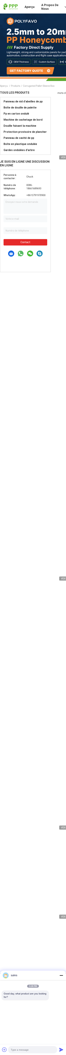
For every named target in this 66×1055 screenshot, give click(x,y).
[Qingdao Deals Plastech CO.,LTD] (10, 6)
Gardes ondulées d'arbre (19, 150)
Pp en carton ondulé (16, 113)
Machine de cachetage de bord (23, 119)
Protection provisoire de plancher (25, 131)
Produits (15, 86)
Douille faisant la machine (20, 125)
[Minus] (61, 975)
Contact (25, 242)
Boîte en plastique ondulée (20, 144)
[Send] (61, 1049)
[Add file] (4, 1049)
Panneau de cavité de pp (19, 138)
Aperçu (4, 86)
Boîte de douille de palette (20, 107)
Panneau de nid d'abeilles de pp (23, 101)
